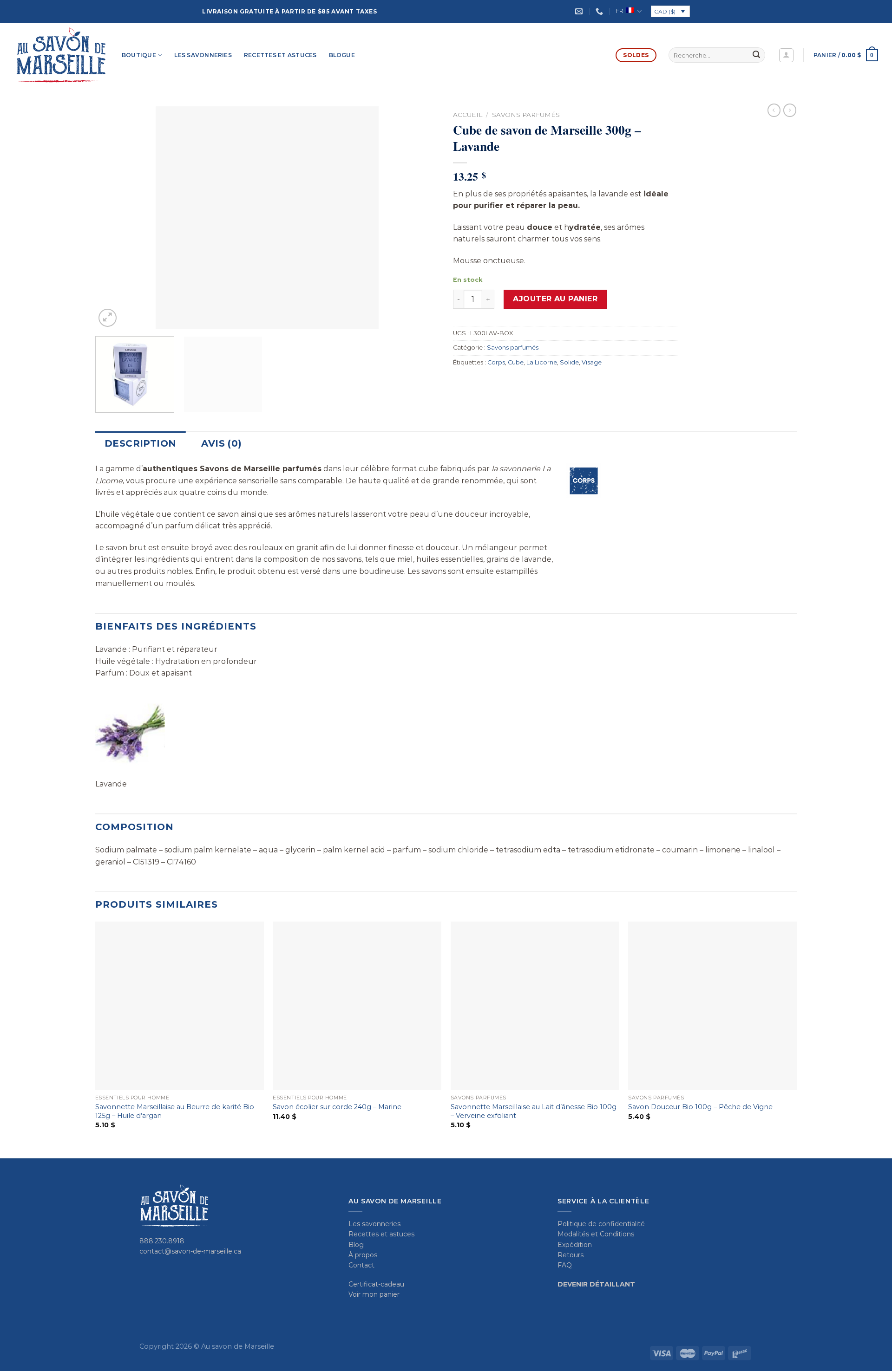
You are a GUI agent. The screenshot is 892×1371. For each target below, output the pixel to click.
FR (619, 10)
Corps (496, 362)
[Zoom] (107, 318)
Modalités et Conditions (596, 1234)
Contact (361, 1265)
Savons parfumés (526, 114)
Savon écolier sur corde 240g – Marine (337, 1107)
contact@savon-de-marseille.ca (190, 1251)
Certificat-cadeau (376, 1284)
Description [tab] (140, 443)
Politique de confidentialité (601, 1224)
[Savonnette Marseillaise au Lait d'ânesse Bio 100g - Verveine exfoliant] (535, 1006)
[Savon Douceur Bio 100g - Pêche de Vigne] (712, 1006)
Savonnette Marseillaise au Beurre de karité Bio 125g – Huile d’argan (174, 1111)
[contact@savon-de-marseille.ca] (580, 11)
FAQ (565, 1265)
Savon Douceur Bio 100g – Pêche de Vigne (700, 1107)
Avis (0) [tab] (221, 443)
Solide (569, 362)
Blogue (342, 55)
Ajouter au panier (555, 298)
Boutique (139, 55)
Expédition (575, 1245)
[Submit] (756, 55)
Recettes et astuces (280, 55)
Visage (592, 362)
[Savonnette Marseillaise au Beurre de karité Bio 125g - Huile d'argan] (179, 1006)
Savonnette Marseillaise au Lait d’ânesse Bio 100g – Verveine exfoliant (534, 1111)
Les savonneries (203, 55)
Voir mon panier (374, 1294)
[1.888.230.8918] (600, 11)
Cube (516, 362)
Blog (356, 1245)
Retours (571, 1255)
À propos (362, 1255)
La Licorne (541, 362)
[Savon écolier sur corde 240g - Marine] (357, 1006)
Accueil (467, 114)
